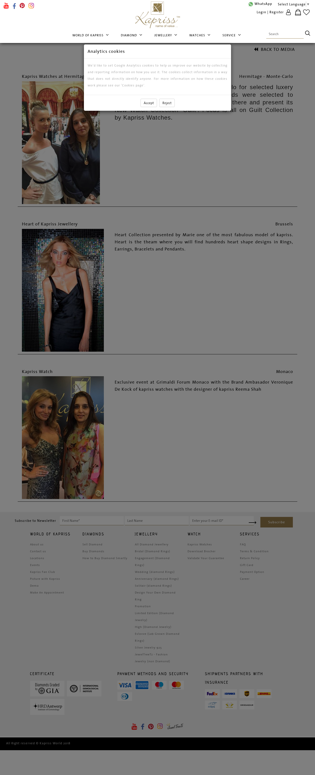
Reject (167, 103)
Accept (149, 103)
